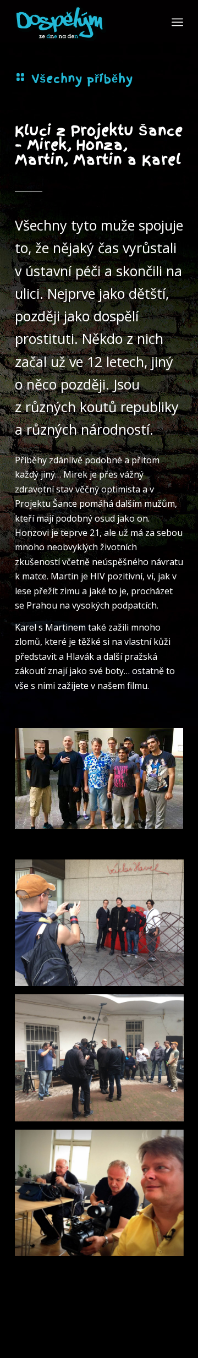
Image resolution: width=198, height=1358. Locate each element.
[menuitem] (177, 22)
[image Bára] (103, 1197)
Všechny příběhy (82, 78)
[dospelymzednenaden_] (82, 22)
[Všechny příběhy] (20, 77)
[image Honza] (103, 1061)
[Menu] (177, 22)
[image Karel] (103, 926)
